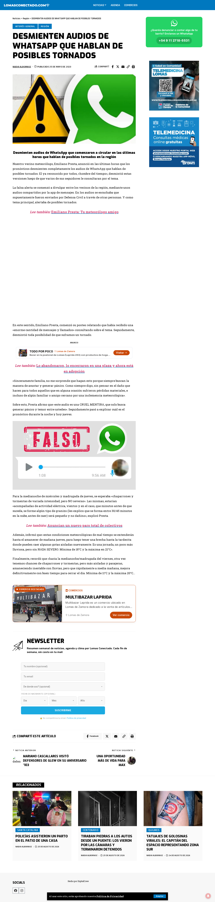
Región (45, 26)
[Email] (123, 66)
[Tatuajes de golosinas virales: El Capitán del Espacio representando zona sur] (173, 808)
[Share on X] (117, 66)
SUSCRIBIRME (63, 710)
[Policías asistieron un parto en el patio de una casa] (42, 808)
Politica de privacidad (76, 718)
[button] (128, 66)
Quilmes (154, 830)
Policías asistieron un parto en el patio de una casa (41, 838)
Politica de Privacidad (110, 896)
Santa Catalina (27, 830)
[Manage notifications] (208, 896)
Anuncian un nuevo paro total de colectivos (84, 525)
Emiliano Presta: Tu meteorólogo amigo (85, 212)
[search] (209, 5)
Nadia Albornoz (22, 66)
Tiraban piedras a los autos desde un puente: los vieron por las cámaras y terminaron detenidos (106, 843)
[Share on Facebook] (112, 66)
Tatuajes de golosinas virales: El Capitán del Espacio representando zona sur (172, 843)
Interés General (25, 26)
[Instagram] (22, 891)
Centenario (91, 830)
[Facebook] (16, 891)
